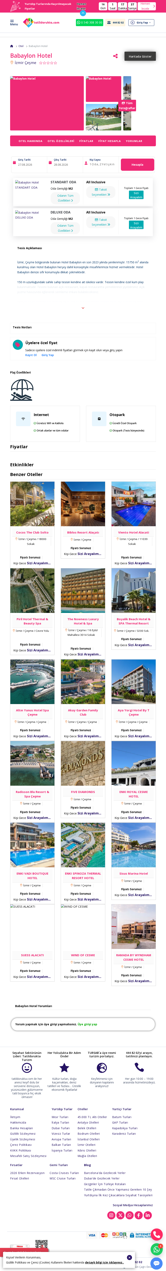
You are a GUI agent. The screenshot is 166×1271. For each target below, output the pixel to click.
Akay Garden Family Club (83, 712)
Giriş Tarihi (24, 159)
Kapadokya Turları (125, 1128)
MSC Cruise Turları (63, 1178)
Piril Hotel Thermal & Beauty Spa (32, 621)
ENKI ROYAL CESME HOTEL (133, 794)
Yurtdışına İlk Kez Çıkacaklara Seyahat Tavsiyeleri (118, 1195)
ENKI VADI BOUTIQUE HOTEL (32, 875)
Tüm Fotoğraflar (127, 105)
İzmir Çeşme (25, 62)
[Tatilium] (11, 46)
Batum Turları (122, 1117)
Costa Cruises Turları (64, 1173)
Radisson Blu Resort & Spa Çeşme (32, 794)
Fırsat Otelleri (19, 1178)
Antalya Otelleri (88, 1122)
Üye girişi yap (87, 1024)
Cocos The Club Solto (32, 532)
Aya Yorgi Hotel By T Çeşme (133, 712)
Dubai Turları (61, 1128)
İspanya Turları (62, 1150)
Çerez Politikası (21, 1145)
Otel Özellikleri (61, 141)
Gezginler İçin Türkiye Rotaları (105, 1184)
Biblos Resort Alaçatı (83, 532)
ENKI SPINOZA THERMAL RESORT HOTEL (83, 875)
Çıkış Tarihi (60, 159)
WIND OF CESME (83, 955)
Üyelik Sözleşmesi (22, 1139)
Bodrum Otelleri (89, 1133)
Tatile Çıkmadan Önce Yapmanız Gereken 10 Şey (118, 1189)
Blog (87, 1165)
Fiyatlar (86, 141)
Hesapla (137, 164)
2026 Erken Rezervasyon (27, 1173)
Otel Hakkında (31, 141)
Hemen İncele (145, 6)
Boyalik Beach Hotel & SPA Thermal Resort (133, 621)
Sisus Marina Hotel (133, 873)
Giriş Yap (48, 355)
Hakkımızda (18, 1122)
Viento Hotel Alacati (133, 532)
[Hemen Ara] (157, 1234)
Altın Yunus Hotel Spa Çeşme (32, 712)
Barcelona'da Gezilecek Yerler (105, 1173)
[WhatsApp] (157, 1249)
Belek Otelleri (87, 1128)
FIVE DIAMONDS (83, 792)
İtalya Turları (60, 1122)
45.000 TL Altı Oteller (92, 1117)
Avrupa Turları (61, 1139)
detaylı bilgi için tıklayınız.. (104, 1262)
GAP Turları (120, 1122)
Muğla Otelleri (87, 1156)
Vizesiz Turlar (61, 1133)
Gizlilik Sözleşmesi (23, 1133)
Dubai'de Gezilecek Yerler (102, 1178)
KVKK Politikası (20, 1150)
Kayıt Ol (31, 355)
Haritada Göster (140, 56)
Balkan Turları (61, 1145)
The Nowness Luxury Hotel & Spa (83, 621)
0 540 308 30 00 (91, 22)
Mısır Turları (60, 1117)
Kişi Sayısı (95, 159)
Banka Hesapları (21, 1128)
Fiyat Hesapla (109, 141)
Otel (20, 46)
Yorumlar (134, 141)
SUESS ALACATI (32, 955)
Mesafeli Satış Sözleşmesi (28, 1156)
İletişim (15, 1117)
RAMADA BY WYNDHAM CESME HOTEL (133, 957)
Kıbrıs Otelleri (87, 1150)
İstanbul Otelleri (89, 1139)
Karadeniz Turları (124, 1133)
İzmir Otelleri (87, 1145)
